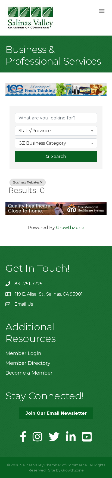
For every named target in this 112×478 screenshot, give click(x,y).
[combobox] (56, 131)
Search (58, 156)
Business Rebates (26, 182)
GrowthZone (70, 227)
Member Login (23, 353)
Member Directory (27, 363)
